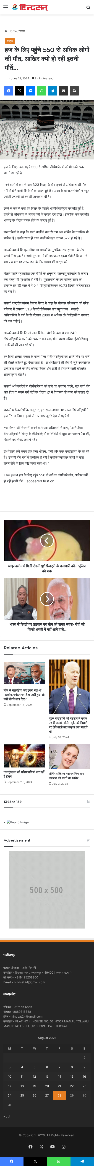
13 (47, 1076)
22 (72, 1086)
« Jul (6, 1116)
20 (47, 1086)
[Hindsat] (29, 7)
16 (84, 1076)
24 (9, 1095)
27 (47, 1095)
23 (84, 1086)
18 (22, 1086)
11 (22, 1076)
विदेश (22, 31)
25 (22, 1095)
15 (71, 1076)
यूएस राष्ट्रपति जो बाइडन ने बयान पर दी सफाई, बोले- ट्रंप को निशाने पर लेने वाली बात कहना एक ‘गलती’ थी (68, 725)
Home (12, 31)
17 (9, 1086)
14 (59, 1076)
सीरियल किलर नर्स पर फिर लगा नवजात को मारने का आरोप (66, 776)
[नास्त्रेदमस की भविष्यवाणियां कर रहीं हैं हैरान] (24, 756)
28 (59, 1095)
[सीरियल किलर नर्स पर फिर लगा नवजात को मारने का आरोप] (69, 757)
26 (34, 1095)
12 (34, 1076)
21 (59, 1086)
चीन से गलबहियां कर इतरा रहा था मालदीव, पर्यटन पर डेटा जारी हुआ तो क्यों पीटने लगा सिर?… (24, 694)
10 (9, 1076)
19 (34, 1086)
